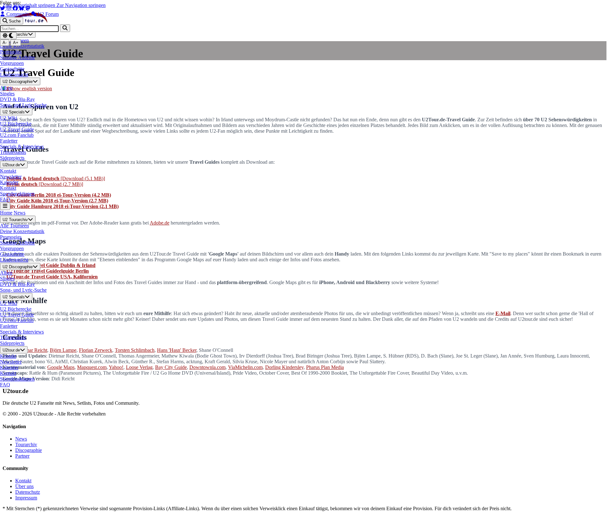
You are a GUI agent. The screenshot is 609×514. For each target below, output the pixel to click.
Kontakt (23, 480)
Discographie (28, 450)
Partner (22, 456)
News (19, 212)
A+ (15, 42)
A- (5, 42)
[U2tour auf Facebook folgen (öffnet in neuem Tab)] (16, 8)
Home (6, 212)
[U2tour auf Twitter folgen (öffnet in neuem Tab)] (3, 8)
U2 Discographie (18, 81)
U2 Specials (14, 112)
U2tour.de (11, 164)
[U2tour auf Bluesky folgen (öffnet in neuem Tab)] (22, 8)
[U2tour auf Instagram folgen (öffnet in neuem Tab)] (9, 8)
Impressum (26, 497)
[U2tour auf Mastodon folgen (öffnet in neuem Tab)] (27, 8)
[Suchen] (65, 28)
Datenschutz (27, 492)
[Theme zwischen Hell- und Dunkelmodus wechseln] (8, 35)
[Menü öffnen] (5, 206)
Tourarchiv (26, 444)
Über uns (24, 486)
